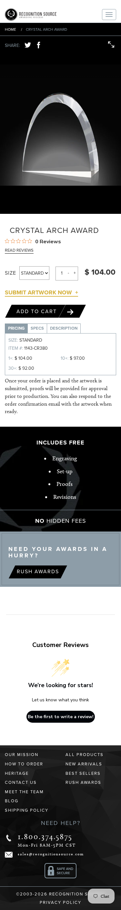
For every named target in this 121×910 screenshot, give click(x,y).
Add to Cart (37, 311)
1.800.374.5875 (45, 836)
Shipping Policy (26, 810)
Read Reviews (19, 250)
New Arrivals (84, 764)
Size (10, 273)
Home (10, 29)
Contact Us (21, 782)
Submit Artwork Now (38, 292)
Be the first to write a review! (61, 717)
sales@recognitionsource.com (51, 853)
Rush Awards (38, 571)
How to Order (24, 764)
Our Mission (21, 754)
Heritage (17, 773)
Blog (11, 801)
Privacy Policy (60, 902)
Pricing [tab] (16, 328)
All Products (85, 754)
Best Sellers (83, 773)
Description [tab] (63, 328)
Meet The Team (24, 792)
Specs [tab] (37, 328)
